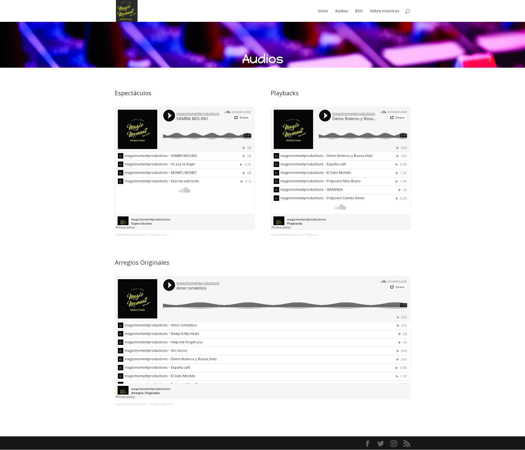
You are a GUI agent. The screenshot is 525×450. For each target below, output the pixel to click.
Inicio (323, 11)
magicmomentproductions (131, 234)
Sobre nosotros (384, 11)
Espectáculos (158, 234)
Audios (341, 11)
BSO (359, 11)
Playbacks (311, 234)
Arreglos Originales (161, 404)
